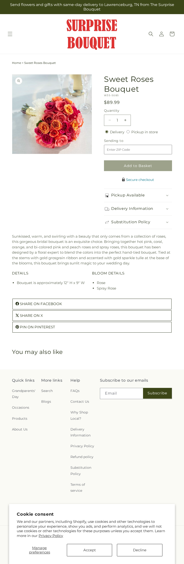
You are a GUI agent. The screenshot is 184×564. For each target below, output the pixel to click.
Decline (139, 550)
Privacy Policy (51, 535)
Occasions (20, 407)
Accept (89, 550)
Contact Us (79, 401)
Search (47, 391)
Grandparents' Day (23, 394)
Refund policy (81, 457)
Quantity (111, 110)
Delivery (117, 132)
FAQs (75, 391)
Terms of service (77, 487)
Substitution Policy (80, 470)
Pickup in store (144, 132)
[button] (10, 34)
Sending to (121, 140)
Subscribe (157, 393)
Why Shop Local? (79, 415)
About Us (20, 429)
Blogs (46, 401)
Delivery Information (80, 432)
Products (19, 418)
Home (16, 63)
